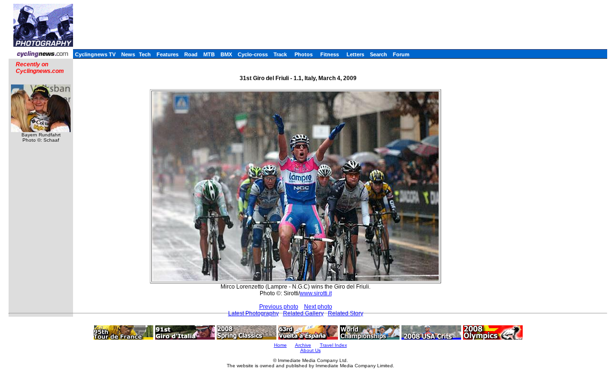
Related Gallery (303, 313)
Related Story (345, 313)
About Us (310, 350)
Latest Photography (253, 313)
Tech (145, 54)
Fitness (329, 54)
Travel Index (333, 345)
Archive (303, 345)
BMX (226, 54)
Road (191, 54)
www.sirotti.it (316, 293)
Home (280, 345)
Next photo (318, 306)
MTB (209, 54)
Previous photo (278, 306)
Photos (304, 54)
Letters (355, 54)
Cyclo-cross (253, 54)
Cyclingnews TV (95, 54)
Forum (401, 54)
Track (280, 54)
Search (378, 54)
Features (168, 54)
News (128, 54)
